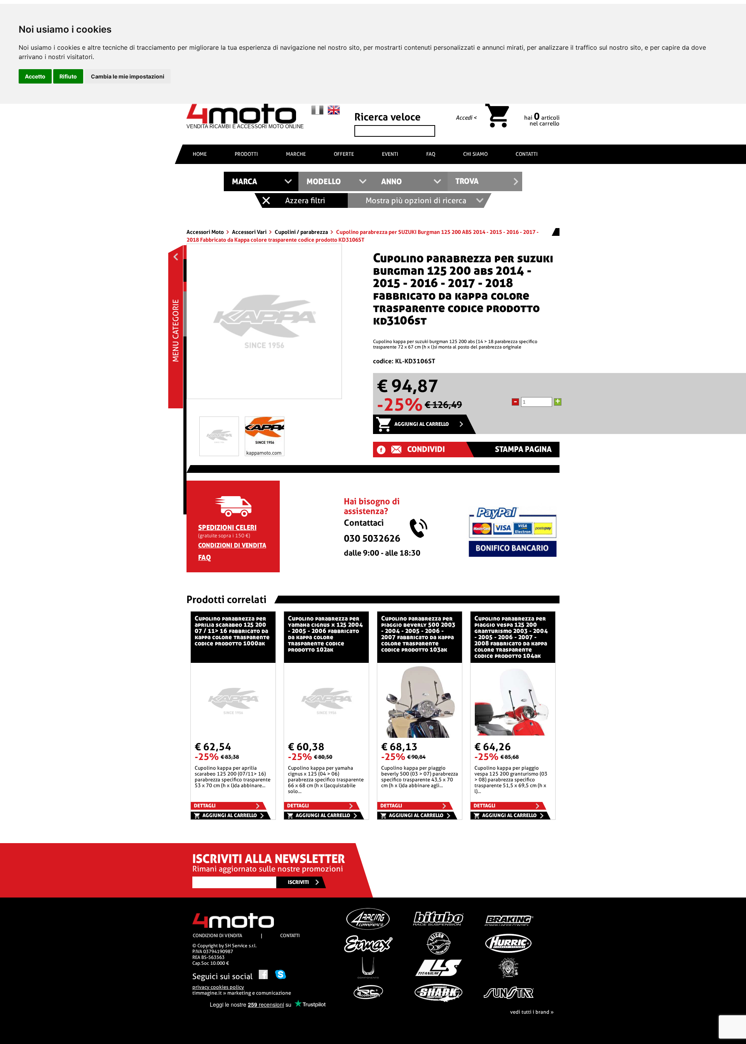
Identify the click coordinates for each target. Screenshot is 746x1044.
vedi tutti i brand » (532, 1012)
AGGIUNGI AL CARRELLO (421, 424)
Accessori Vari (250, 232)
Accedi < (466, 117)
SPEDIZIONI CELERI (227, 527)
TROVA (467, 181)
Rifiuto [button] (68, 76)
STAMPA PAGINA (523, 449)
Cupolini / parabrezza (302, 232)
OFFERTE (344, 154)
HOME (200, 154)
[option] (264, 324)
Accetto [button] (35, 76)
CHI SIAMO (475, 154)
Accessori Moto (205, 232)
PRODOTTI (246, 154)
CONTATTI (527, 154)
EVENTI (390, 154)
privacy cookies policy (218, 987)
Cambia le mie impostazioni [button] (127, 76)
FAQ (430, 154)
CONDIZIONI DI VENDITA (232, 545)
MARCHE (296, 154)
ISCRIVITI (298, 882)
